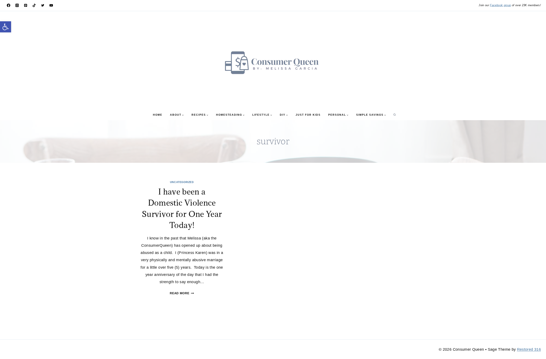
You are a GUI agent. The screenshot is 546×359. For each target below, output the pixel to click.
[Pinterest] (25, 5)
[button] (5, 26)
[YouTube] (51, 5)
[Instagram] (17, 5)
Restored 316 (529, 349)
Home (157, 114)
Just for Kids (308, 114)
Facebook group (500, 5)
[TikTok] (34, 5)
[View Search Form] (394, 114)
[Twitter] (42, 5)
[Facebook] (8, 5)
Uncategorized (182, 182)
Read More (182, 293)
